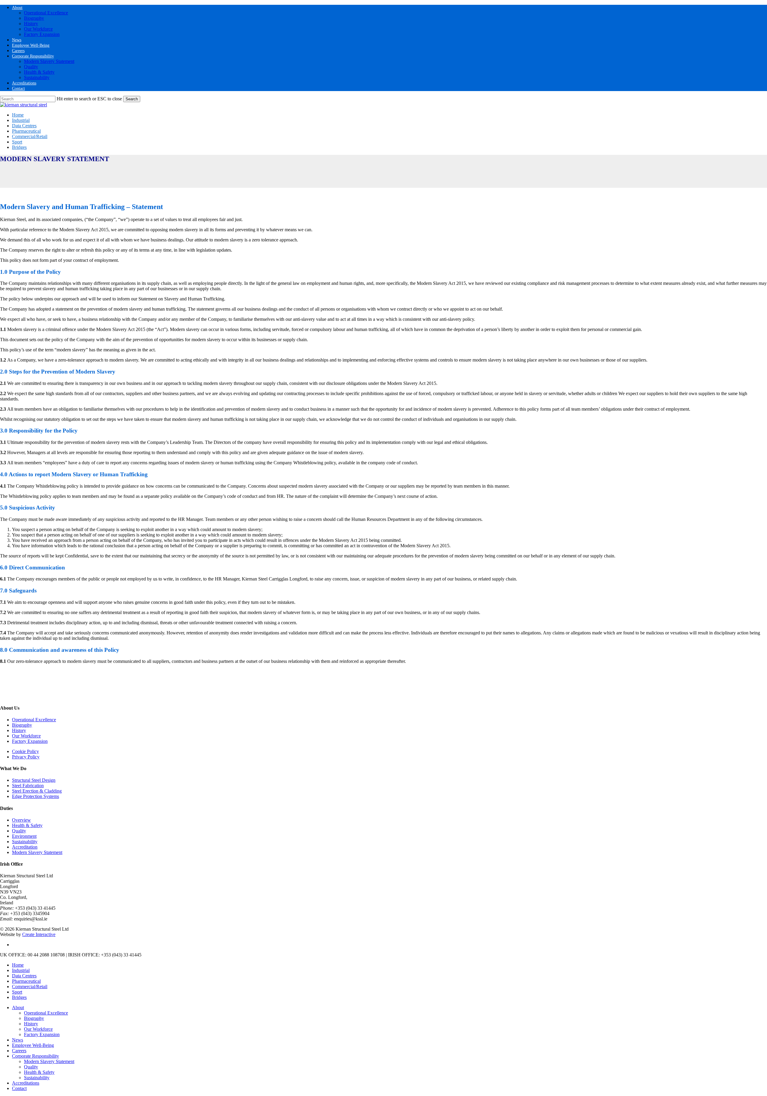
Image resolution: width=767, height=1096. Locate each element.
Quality (19, 830)
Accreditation (24, 846)
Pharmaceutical (26, 981)
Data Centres (24, 975)
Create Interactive (38, 934)
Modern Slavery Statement (37, 852)
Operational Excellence (34, 719)
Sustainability (24, 841)
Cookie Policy (25, 751)
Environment (24, 836)
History (19, 730)
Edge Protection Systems (35, 796)
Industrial (21, 970)
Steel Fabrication (28, 785)
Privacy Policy (26, 756)
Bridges (19, 997)
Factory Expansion (30, 741)
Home (18, 964)
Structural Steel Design (33, 780)
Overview (21, 820)
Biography (22, 725)
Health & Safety (27, 825)
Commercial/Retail (29, 986)
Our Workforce (26, 735)
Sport (17, 991)
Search (132, 99)
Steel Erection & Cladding (37, 790)
